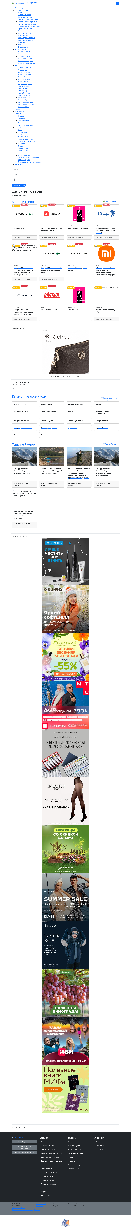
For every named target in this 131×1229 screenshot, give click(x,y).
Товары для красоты (48, 1184)
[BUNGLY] (65, 609)
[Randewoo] (65, 657)
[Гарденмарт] (65, 849)
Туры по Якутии (23, 444)
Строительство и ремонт (50, 1172)
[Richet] (65, 354)
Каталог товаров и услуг (30, 396)
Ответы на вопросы (75, 1165)
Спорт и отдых (46, 1169)
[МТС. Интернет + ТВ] (65, 705)
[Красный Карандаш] (65, 753)
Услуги (43, 1192)
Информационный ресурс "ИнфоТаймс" (24, 1147)
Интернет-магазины (75, 1153)
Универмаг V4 (32, 3)
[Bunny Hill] (65, 945)
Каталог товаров (74, 1149)
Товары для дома (47, 1180)
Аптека (43, 1142)
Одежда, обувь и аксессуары (51, 1161)
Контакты (99, 1149)
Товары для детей (47, 1176)
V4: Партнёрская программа (24, 1152)
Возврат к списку (18, 389)
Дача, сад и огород (48, 1149)
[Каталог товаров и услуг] (109, 399)
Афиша (70, 1157)
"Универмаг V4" (41, 1204)
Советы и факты (74, 1169)
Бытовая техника (47, 1146)
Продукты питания (48, 1165)
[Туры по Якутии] (109, 444)
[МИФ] (65, 1089)
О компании (100, 1142)
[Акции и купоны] (109, 201)
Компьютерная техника (50, 1157)
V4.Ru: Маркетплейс (24, 1142)
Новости (71, 1161)
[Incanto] (65, 801)
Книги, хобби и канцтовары (51, 1153)
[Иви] (65, 1041)
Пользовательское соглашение (22, 1210)
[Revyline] (65, 561)
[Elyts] (65, 897)
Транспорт (45, 1188)
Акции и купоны (24, 202)
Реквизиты (100, 1146)
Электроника (46, 1195)
